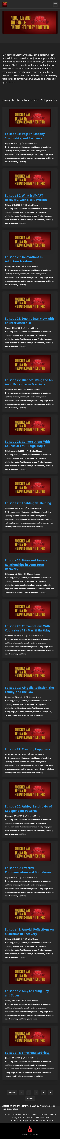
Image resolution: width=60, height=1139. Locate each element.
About (7, 1114)
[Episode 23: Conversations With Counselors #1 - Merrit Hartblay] (30, 610)
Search (53, 1114)
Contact (43, 1114)
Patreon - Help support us (38, 1117)
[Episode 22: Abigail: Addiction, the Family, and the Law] (30, 672)
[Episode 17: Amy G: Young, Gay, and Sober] (30, 975)
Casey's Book (18, 1117)
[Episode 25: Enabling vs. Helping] (30, 487)
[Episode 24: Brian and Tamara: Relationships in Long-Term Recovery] (30, 544)
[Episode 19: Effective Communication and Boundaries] (30, 852)
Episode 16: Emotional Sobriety (27, 1052)
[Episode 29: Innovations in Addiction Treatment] (30, 241)
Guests (34, 1114)
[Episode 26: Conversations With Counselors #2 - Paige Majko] (30, 426)
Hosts (26, 1114)
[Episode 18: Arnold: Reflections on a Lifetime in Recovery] (30, 914)
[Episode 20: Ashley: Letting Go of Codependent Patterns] (30, 790)
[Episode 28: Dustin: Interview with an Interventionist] (30, 303)
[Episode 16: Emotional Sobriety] (30, 1037)
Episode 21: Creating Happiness (27, 749)
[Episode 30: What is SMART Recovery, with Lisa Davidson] (30, 180)
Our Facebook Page (19, 1120)
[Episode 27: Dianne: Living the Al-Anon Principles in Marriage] (30, 364)
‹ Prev (12, 1092)
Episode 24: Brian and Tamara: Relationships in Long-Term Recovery (26, 564)
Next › (30, 1098)
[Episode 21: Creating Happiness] (30, 733)
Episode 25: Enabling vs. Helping (28, 503)
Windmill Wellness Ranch (41, 1120)
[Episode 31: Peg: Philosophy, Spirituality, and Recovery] (30, 118)
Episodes (17, 1114)
